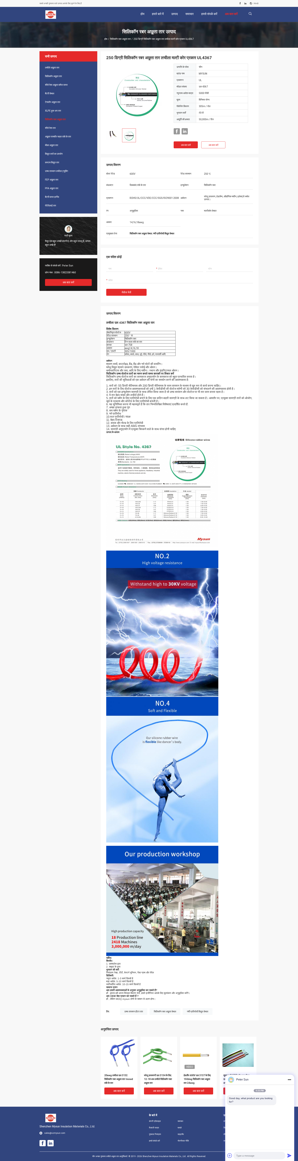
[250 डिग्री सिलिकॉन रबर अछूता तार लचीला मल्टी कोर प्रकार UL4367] (137, 94)
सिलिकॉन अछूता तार (53, 76)
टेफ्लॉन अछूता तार (52, 102)
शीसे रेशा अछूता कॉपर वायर (56, 84)
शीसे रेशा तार (50, 128)
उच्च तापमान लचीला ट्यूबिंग (56, 171)
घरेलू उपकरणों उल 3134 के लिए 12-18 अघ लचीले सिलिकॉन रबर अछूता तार (158, 1079)
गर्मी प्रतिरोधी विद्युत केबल (197, 1011)
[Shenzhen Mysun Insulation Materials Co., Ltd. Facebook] (240, 3)
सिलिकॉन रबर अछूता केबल (165, 1011)
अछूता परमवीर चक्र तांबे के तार (58, 136)
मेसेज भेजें (126, 292)
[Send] (289, 1155)
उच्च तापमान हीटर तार (133, 1011)
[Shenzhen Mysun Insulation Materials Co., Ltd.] (50, 14)
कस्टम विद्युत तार (52, 162)
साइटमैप (181, 1134)
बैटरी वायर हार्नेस (52, 197)
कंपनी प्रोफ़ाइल (155, 1121)
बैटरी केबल (49, 93)
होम (105, 39)
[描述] (250, 14)
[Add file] (229, 1155)
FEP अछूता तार (51, 179)
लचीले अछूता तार (52, 67)
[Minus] (289, 1080)
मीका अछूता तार (51, 145)
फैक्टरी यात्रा (154, 1128)
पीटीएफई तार (50, 205)
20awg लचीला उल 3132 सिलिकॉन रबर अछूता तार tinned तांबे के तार (118, 1079)
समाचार (180, 1121)
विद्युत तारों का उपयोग (54, 153)
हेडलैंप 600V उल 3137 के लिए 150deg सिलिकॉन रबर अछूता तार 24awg (197, 1079)
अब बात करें (68, 282)
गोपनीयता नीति (183, 1141)
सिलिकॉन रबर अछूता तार (120, 39)
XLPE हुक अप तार (53, 110)
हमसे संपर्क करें (154, 1141)
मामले (180, 1128)
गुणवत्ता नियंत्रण (155, 1134)
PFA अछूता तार (51, 188)
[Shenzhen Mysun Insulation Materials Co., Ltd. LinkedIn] (245, 3)
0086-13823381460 (65, 272)
